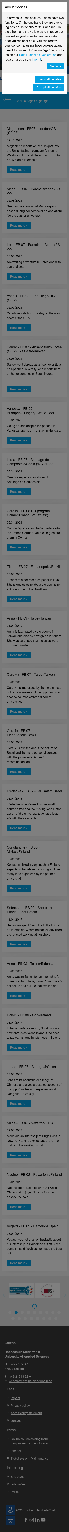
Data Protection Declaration (38, 54)
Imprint (36, 59)
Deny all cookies (50, 79)
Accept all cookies (48, 87)
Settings (55, 66)
